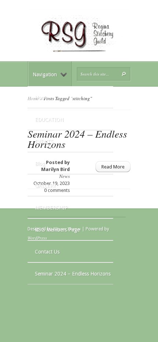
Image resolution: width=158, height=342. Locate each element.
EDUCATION (49, 120)
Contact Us (47, 252)
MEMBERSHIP (51, 208)
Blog (40, 164)
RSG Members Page (57, 230)
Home (41, 98)
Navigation (45, 74)
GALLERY (45, 186)
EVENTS (44, 142)
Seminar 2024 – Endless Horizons (73, 274)
